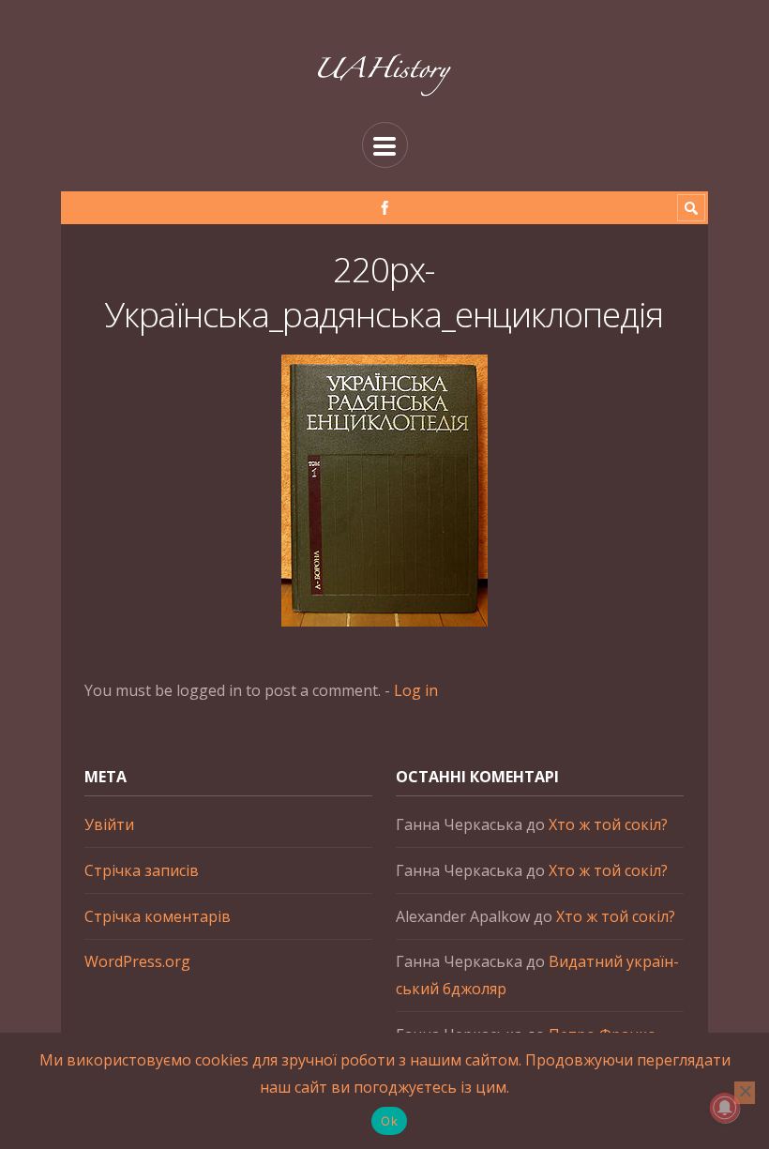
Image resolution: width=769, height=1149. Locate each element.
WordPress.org (137, 961)
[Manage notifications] (725, 1108)
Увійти (109, 824)
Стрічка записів (141, 870)
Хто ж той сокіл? (608, 824)
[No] (744, 1092)
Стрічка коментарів (157, 916)
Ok (389, 1120)
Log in (416, 690)
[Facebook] (385, 207)
